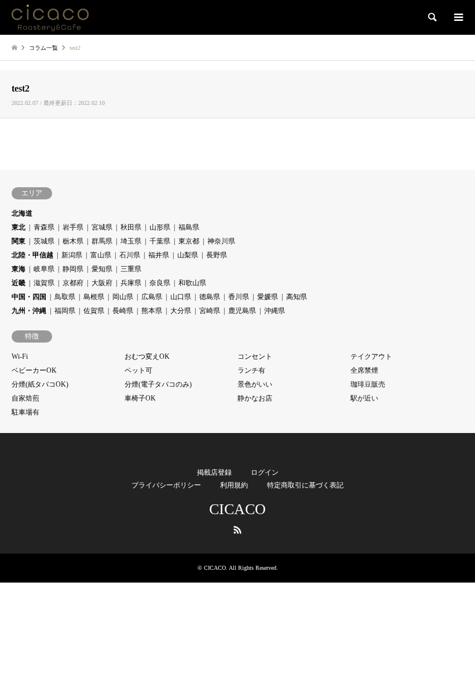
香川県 (238, 297)
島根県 (93, 297)
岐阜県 (44, 269)
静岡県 (73, 269)
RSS (237, 530)
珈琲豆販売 (367, 384)
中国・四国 (29, 297)
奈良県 (159, 283)
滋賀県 (44, 283)
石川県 (129, 255)
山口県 (180, 297)
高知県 (296, 297)
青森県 (44, 227)
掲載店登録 (214, 472)
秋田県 (130, 227)
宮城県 (102, 227)
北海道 (22, 213)
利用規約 (234, 485)
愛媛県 (267, 297)
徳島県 (209, 297)
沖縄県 (274, 311)
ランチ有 (251, 370)
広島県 (151, 297)
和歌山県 (192, 283)
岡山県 (122, 297)
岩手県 (73, 227)
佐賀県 (93, 311)
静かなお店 (254, 398)
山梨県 (187, 255)
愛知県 (102, 269)
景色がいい (254, 384)
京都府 (73, 283)
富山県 (100, 255)
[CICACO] (50, 17)
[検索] (431, 17)
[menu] (457, 17)
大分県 (180, 311)
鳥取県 (64, 297)
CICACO (237, 509)
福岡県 (64, 311)
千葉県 (159, 241)
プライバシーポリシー (166, 485)
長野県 (216, 255)
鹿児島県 (242, 311)
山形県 (159, 227)
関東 (18, 241)
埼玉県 (130, 241)
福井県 (158, 255)
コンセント (254, 356)
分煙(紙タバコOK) (40, 384)
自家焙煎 (25, 398)
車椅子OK (140, 398)
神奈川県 (221, 241)
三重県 (130, 269)
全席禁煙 (364, 370)
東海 (18, 269)
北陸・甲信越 (32, 255)
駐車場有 (25, 412)
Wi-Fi (20, 356)
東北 (18, 227)
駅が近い (364, 398)
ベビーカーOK (34, 370)
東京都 (188, 241)
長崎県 (122, 311)
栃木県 (73, 241)
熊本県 (151, 311)
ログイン (265, 472)
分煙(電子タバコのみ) (158, 384)
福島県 (188, 227)
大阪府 (102, 283)
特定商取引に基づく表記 (305, 485)
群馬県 (102, 241)
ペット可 (138, 370)
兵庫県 (130, 283)
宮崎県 (209, 311)
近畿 (18, 283)
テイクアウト (371, 356)
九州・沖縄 (29, 311)
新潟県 (71, 255)
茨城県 (44, 241)
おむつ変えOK (147, 356)
